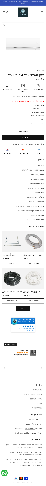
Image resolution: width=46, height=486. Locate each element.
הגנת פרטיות (37, 403)
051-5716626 (30, 428)
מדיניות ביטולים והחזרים (33, 394)
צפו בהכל (23, 308)
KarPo (14, 482)
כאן (22, 101)
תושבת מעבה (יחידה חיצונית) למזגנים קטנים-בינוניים (10, 255)
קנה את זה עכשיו (23, 137)
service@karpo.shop (28, 433)
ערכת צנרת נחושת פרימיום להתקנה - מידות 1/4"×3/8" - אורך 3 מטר (33, 255)
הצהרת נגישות (37, 408)
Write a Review (10, 344)
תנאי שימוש (37, 390)
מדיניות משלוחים (36, 399)
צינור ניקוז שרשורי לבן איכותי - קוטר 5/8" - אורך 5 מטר (32, 292)
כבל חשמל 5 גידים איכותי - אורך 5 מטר (12, 292)
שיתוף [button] (40, 160)
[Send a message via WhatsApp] (4, 473)
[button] (42, 12)
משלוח (43, 108)
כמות (42, 119)
